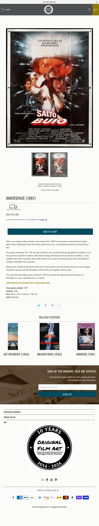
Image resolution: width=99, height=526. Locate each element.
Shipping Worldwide (49, 2)
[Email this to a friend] (59, 305)
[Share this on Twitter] (39, 305)
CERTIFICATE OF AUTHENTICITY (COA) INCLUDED (28, 283)
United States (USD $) (48, 490)
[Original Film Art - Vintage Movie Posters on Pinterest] (56, 480)
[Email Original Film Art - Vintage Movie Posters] (43, 480)
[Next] (91, 88)
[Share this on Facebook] (45, 305)
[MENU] (1, 9)
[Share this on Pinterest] (52, 305)
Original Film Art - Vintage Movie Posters (52, 507)
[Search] (89, 9)
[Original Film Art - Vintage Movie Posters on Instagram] (52, 480)
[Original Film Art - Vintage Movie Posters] (48, 9)
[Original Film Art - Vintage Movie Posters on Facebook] (47, 480)
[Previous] (8, 88)
